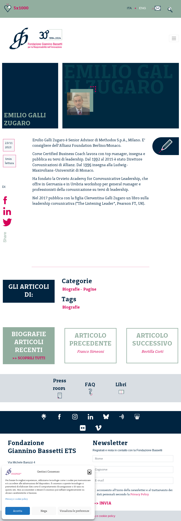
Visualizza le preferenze (74, 511)
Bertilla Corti (152, 351)
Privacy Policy (139, 494)
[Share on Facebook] (7, 199)
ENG (142, 8)
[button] (89, 471)
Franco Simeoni (90, 351)
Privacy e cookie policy (16, 499)
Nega (44, 511)
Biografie (71, 289)
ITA (129, 8)
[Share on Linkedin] (7, 210)
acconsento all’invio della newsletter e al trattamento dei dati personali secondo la (135, 492)
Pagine (89, 289)
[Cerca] (169, 9)
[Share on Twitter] (7, 222)
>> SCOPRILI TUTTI (28, 358)
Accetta (17, 511)
